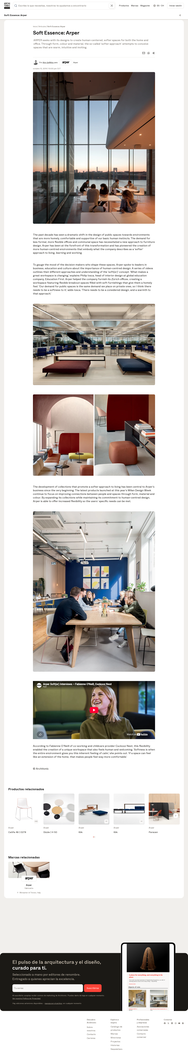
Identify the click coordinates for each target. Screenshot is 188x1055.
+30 (36, 821)
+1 (106, 821)
